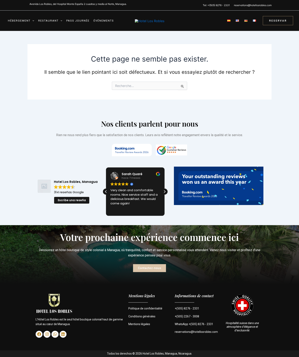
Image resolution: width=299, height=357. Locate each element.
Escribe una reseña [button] (72, 200)
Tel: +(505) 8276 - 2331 (216, 5)
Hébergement (19, 20)
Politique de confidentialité (145, 308)
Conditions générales (141, 316)
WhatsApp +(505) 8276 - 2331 (194, 324)
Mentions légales (139, 324)
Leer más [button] (117, 209)
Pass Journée (77, 20)
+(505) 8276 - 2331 (187, 308)
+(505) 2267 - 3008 (187, 316)
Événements (104, 20)
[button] (32, 21)
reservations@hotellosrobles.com (253, 5)
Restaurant (48, 20)
